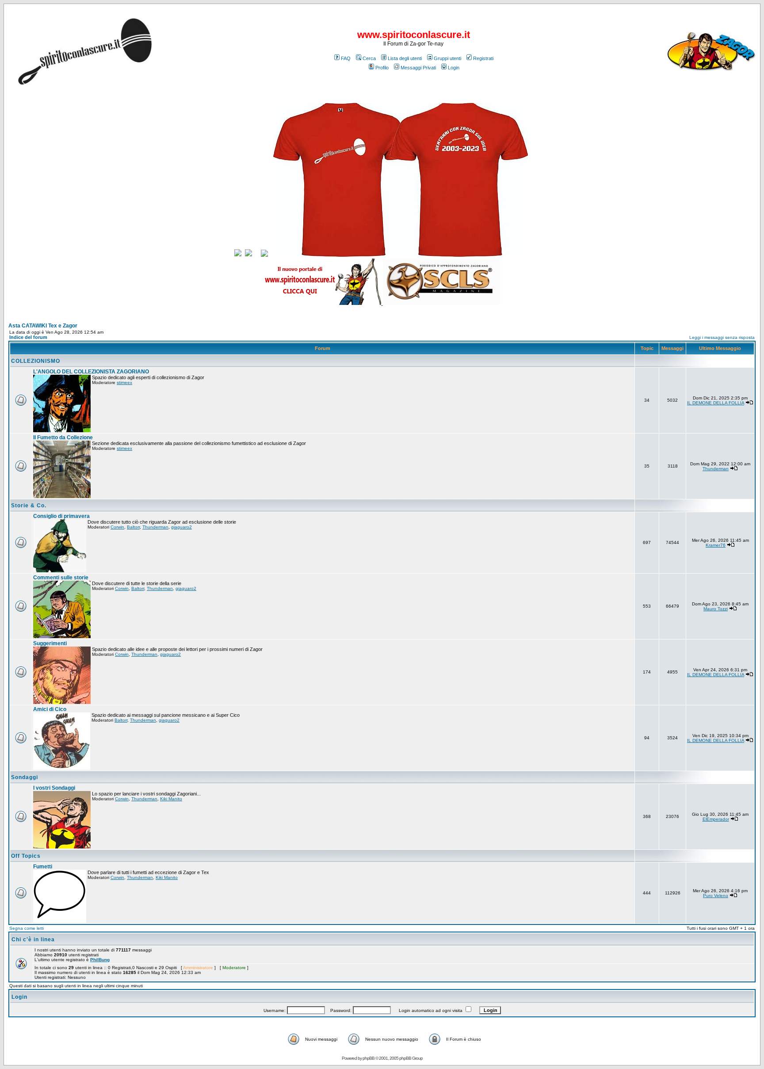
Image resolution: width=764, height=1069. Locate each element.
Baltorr (133, 527)
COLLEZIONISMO (35, 361)
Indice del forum (28, 337)
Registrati (483, 58)
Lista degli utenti (405, 58)
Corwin (117, 527)
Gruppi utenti (447, 58)
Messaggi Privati (418, 67)
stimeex (124, 382)
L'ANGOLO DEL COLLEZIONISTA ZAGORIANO (91, 372)
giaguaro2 (181, 527)
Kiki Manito (171, 798)
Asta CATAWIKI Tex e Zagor (42, 326)
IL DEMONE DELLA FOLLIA (715, 402)
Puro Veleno (715, 895)
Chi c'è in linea (33, 939)
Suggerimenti (50, 643)
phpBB (368, 1058)
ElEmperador (716, 819)
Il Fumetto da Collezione (63, 437)
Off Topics (26, 856)
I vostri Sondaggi (54, 788)
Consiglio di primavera (61, 516)
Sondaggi (24, 777)
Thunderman (716, 468)
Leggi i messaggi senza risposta (722, 337)
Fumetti (42, 867)
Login (453, 67)
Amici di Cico (49, 709)
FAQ (346, 58)
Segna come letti (26, 928)
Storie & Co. (28, 505)
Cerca (369, 58)
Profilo (382, 67)
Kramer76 (716, 545)
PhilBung (100, 959)
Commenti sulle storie (60, 577)
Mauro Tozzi (715, 608)
